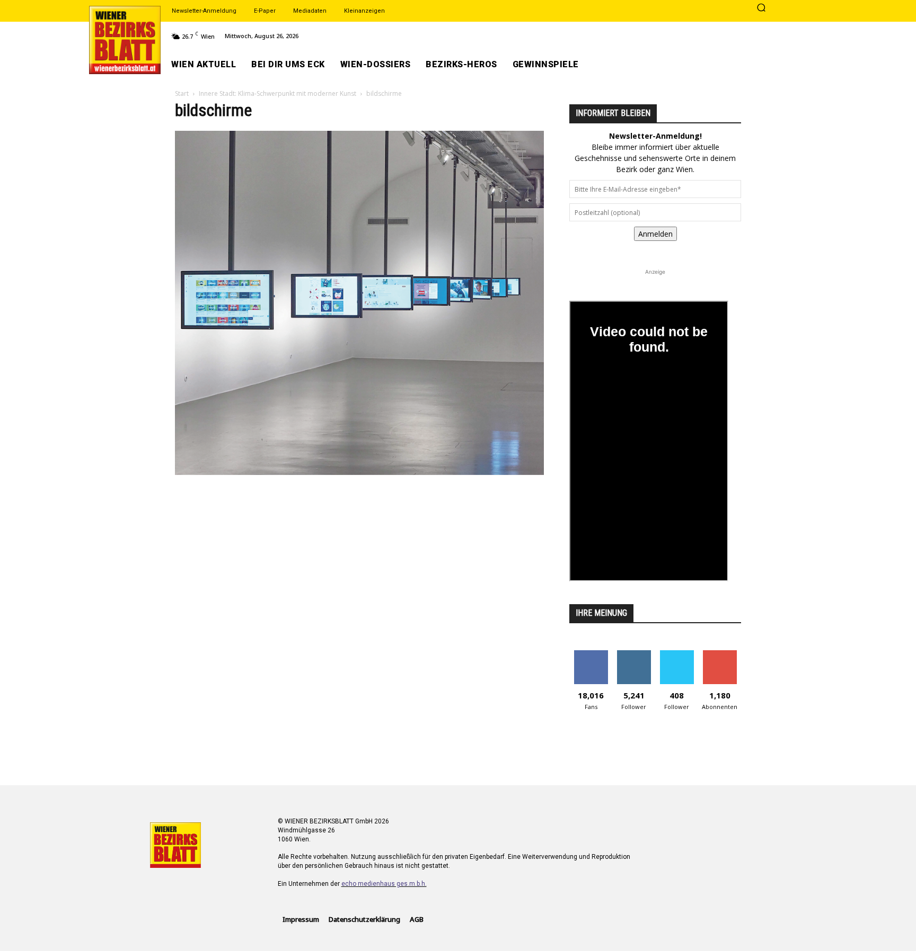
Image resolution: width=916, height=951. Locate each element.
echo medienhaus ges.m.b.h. (384, 883)
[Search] (761, 8)
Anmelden (655, 234)
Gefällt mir (591, 654)
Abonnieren (719, 654)
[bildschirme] (359, 472)
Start (182, 93)
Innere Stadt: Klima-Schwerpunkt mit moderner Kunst (277, 93)
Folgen (634, 654)
